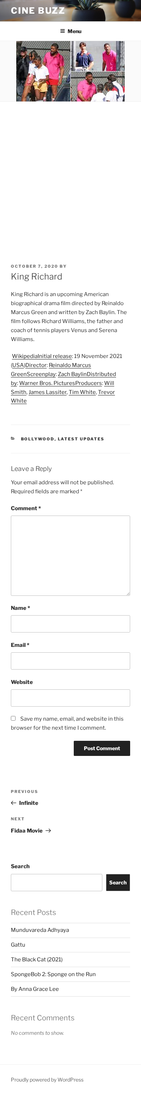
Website (22, 682)
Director (36, 365)
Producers (88, 383)
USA (18, 365)
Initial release (55, 356)
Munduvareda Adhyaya (40, 930)
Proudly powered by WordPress (47, 1079)
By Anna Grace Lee (35, 989)
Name (20, 608)
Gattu (18, 945)
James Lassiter (48, 392)
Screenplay (41, 374)
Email (20, 645)
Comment (26, 508)
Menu (74, 31)
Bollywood (38, 438)
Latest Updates (81, 438)
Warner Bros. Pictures (47, 383)
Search (20, 866)
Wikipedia (25, 356)
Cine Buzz (38, 10)
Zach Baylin (72, 374)
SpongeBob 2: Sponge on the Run (53, 974)
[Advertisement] (70, 175)
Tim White (82, 392)
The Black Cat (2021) (37, 959)
